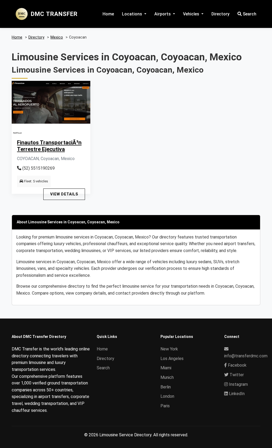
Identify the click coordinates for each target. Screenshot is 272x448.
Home (108, 13)
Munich (167, 377)
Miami (165, 367)
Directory (220, 13)
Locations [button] (132, 13)
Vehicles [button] (191, 13)
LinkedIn (236, 393)
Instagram (238, 384)
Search (249, 13)
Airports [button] (163, 13)
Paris (165, 405)
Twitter (236, 374)
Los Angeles (172, 358)
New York (169, 348)
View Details (64, 194)
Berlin (165, 387)
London (167, 396)
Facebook (236, 365)
